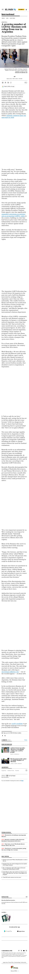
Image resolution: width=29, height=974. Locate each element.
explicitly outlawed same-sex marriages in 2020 (14, 116)
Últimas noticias (6, 832)
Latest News (12, 18)
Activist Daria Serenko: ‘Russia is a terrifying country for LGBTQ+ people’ (17, 750)
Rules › (25, 740)
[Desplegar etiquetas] (26, 770)
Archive (4, 912)
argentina (4, 22)
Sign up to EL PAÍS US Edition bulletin (12, 733)
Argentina (4, 770)
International (8, 14)
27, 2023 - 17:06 (17, 78)
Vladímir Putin (10, 770)
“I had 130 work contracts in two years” (12, 877)
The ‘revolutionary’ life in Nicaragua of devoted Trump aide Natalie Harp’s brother (14, 868)
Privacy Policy (11, 962)
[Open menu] (3, 9)
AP (14, 76)
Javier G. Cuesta (13, 763)
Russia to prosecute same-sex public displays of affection (18, 760)
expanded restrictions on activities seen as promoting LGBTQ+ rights (13, 215)
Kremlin (17, 770)
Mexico (3, 18)
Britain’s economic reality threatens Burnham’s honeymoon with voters (13, 840)
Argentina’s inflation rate (10, 672)
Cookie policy (23, 962)
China (7, 18)
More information (5, 777)
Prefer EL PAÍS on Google (9, 86)
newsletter (5, 896)
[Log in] (26, 9)
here (22, 780)
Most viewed (5, 856)
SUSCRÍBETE (21, 9)
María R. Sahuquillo (14, 754)
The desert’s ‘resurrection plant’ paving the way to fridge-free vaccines (14, 849)
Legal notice (5, 962)
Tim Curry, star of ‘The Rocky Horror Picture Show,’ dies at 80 (13, 844)
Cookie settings (17, 962)
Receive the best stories (8, 900)
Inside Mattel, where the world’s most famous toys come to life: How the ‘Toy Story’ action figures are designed (15, 873)
